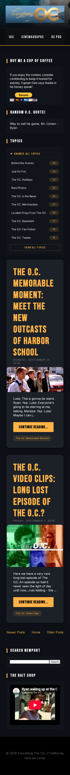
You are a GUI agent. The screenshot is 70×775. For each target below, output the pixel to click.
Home (36, 632)
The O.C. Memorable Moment (32, 438)
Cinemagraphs (32, 37)
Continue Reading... (33, 427)
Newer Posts (16, 632)
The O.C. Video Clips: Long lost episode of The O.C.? (34, 490)
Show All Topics (35, 247)
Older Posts (55, 632)
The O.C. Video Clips (27, 613)
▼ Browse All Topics (25, 154)
